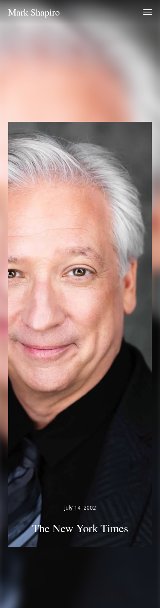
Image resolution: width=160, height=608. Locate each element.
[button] (147, 12)
